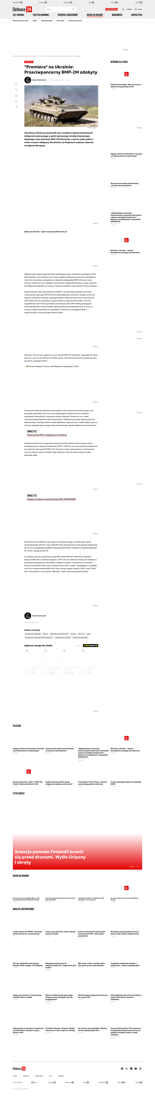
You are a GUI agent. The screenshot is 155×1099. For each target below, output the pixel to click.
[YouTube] (136, 1069)
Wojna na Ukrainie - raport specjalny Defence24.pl (45, 232)
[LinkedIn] (131, 1069)
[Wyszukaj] (73, 9)
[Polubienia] (16, 83)
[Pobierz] (16, 101)
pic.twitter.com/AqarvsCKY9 (35, 361)
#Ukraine (28, 355)
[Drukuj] (16, 96)
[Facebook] (122, 1069)
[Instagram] (140, 1069)
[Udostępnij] (16, 106)
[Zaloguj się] (123, 9)
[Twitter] (127, 1069)
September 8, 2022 (71, 366)
